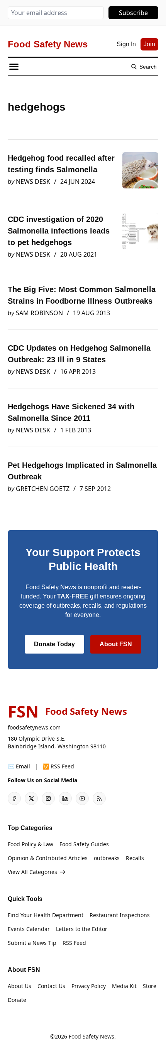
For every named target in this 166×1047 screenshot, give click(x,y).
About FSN (116, 644)
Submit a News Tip (32, 942)
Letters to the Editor (81, 929)
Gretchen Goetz (42, 488)
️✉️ (19, 766)
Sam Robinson (39, 313)
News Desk (33, 181)
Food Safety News (91, 1036)
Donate (17, 999)
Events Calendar (29, 929)
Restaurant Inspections (120, 915)
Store (149, 986)
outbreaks (107, 858)
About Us (19, 986)
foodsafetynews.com (34, 727)
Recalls (135, 858)
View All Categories (32, 872)
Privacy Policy (88, 986)
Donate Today (54, 644)
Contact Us (51, 986)
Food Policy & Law (30, 844)
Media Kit (124, 986)
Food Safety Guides (84, 844)
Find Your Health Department (45, 915)
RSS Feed (74, 942)
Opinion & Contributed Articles (48, 858)
